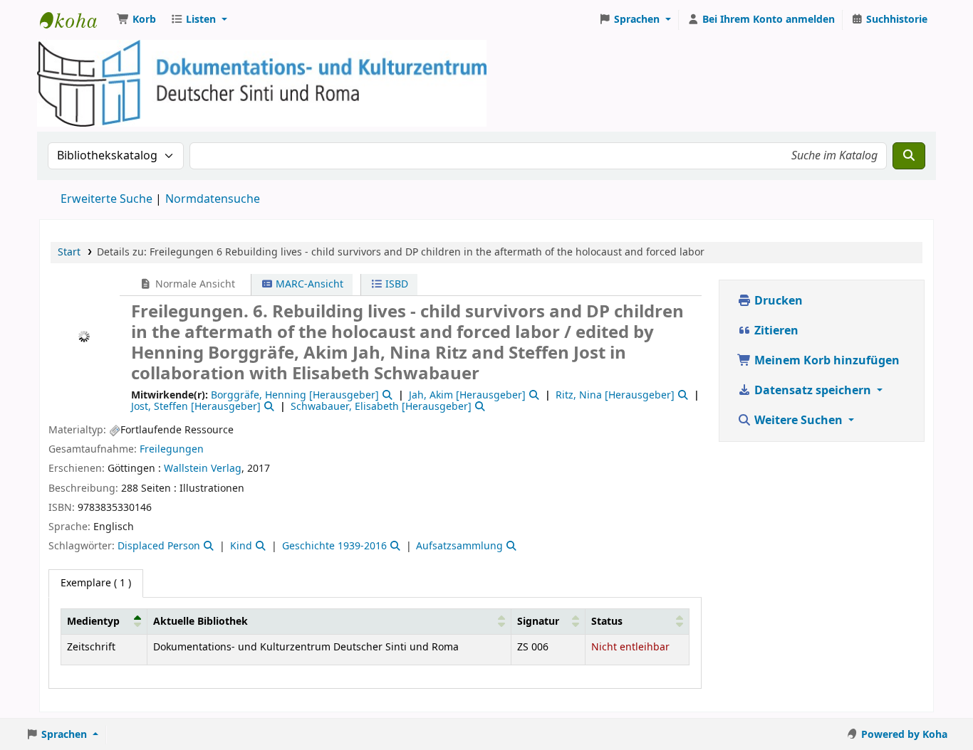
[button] (136, 19)
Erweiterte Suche (106, 199)
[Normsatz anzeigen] (386, 395)
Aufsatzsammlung (459, 546)
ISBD (395, 284)
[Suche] (909, 155)
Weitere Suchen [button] (798, 420)
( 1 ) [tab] (96, 583)
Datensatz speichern (812, 390)
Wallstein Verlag (202, 468)
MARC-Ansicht (308, 284)
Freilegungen (172, 449)
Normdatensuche (212, 199)
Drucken (777, 301)
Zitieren (774, 330)
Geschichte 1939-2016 (334, 546)
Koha (75, 20)
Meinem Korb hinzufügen (825, 360)
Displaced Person (159, 546)
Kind (241, 546)
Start (69, 252)
